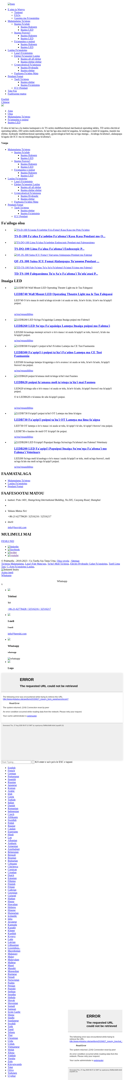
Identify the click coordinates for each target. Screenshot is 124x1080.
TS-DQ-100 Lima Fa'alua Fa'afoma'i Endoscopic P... (49, 248)
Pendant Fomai (15, 76)
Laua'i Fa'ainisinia (23, 53)
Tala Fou (12, 90)
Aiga (10, 111)
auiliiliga (28, 314)
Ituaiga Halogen (29, 27)
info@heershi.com (17, 527)
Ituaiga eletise (28, 70)
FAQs (17, 15)
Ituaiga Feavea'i (22, 32)
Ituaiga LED (27, 29)
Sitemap (75, 560)
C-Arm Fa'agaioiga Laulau (20, 566)
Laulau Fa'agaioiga (17, 50)
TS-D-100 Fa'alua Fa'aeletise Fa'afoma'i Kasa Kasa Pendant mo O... (59, 236)
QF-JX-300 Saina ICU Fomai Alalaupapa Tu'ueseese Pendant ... (56, 261)
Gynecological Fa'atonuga (27, 64)
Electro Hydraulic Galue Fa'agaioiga (88, 563)
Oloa (10, 113)
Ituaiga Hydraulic (29, 67)
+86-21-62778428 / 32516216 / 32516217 (29, 609)
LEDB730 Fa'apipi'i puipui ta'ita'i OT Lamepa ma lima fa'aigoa (57, 419)
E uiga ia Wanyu (16, 9)
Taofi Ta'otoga (21, 79)
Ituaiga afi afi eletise (31, 58)
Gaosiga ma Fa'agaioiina (26, 18)
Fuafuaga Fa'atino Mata (26, 73)
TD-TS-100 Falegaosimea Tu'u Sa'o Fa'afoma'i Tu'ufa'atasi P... (56, 273)
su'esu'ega (19, 314)
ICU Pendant (21, 88)
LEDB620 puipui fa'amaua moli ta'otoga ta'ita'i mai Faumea (54, 382)
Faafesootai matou (17, 93)
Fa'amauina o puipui (24, 41)
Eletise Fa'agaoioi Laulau (27, 56)
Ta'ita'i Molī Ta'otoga (58, 563)
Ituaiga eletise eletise (31, 61)
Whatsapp (6, 575)
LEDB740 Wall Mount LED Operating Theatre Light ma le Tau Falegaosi (63, 294)
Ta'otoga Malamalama (12, 563)
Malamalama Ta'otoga (19, 21)
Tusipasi (18, 12)
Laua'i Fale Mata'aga (35, 563)
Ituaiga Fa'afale (22, 24)
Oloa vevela (63, 560)
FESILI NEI (7, 541)
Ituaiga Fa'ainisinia (30, 85)
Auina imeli (7, 572)
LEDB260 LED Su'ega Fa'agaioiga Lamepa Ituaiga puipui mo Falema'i (62, 326)
